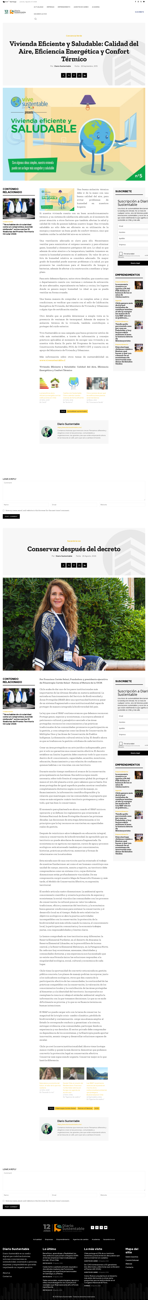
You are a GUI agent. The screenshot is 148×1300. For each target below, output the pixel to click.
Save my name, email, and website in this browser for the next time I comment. (37, 510)
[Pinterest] (74, 75)
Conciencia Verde (74, 36)
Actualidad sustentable (77, 411)
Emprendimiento (121, 282)
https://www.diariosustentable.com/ (69, 427)
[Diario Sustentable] (48, 432)
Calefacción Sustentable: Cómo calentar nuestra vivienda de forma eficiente (73, 395)
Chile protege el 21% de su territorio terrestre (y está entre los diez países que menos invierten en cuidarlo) (102, 1255)
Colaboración (8, 221)
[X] (141, 1)
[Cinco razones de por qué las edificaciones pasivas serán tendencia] (97, 383)
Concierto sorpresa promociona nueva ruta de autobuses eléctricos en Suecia (37, 459)
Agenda (118, 300)
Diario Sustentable (62, 66)
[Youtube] (143, 1)
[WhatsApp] (79, 75)
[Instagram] (138, 1)
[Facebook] (135, 1)
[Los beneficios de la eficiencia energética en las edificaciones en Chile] (50, 383)
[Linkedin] (84, 75)
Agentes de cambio (91, 1261)
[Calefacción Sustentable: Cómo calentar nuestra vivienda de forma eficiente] (73, 383)
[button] (35, 19)
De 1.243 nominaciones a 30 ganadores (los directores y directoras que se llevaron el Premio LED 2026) (102, 1266)
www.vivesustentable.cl (52, 360)
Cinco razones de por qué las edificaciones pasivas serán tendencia (96, 395)
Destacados (47, 1263)
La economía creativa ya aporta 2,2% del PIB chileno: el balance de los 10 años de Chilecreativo (123, 290)
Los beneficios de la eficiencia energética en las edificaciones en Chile (50, 395)
